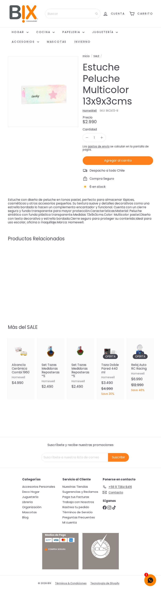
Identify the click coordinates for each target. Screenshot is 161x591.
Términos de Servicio (77, 512)
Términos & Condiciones (71, 583)
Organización (31, 507)
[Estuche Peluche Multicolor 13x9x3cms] (18, 280)
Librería (27, 502)
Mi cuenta (69, 522)
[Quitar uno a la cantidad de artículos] (87, 137)
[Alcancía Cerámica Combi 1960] (21, 363)
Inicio (86, 56)
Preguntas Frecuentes (78, 517)
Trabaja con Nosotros (78, 502)
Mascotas (57, 42)
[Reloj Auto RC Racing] (140, 367)
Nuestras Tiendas (75, 487)
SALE (96, 56)
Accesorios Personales (38, 487)
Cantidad (90, 129)
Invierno (82, 42)
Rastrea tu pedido (75, 507)
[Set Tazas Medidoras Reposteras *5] (51, 365)
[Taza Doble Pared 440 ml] (110, 369)
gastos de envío (99, 146)
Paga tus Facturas (75, 497)
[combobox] (73, 13)
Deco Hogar (30, 492)
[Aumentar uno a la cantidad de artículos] (101, 137)
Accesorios (24, 42)
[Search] (97, 13)
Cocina (44, 32)
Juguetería (103, 32)
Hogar (19, 32)
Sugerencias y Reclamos (80, 492)
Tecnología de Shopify (105, 583)
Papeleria (71, 32)
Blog (25, 517)
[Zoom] (43, 92)
